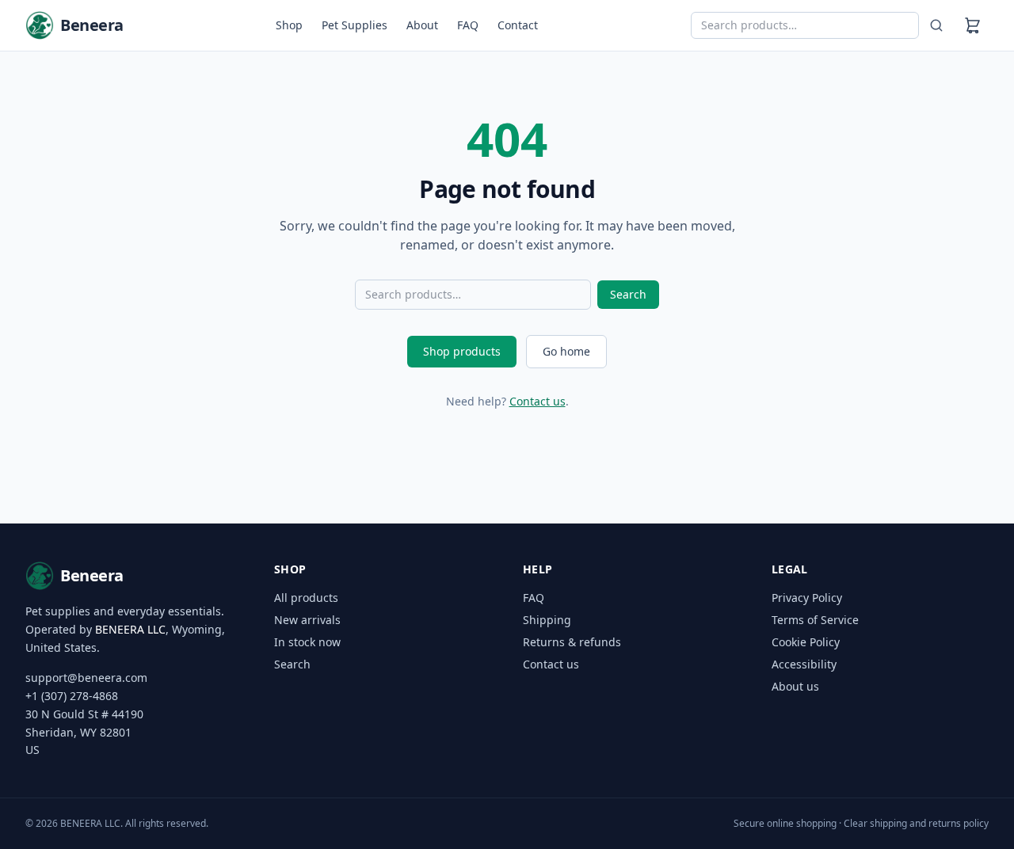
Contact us (537, 401)
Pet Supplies (354, 24)
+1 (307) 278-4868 (71, 695)
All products (306, 597)
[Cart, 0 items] (973, 25)
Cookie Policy (806, 641)
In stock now (307, 641)
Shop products (462, 351)
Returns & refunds (572, 641)
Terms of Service (815, 619)
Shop (289, 24)
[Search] (936, 25)
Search (628, 294)
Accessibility (804, 664)
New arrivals (307, 619)
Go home (566, 351)
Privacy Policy (807, 597)
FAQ (467, 24)
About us (795, 686)
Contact (517, 24)
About (422, 24)
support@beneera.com (86, 677)
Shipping (547, 619)
